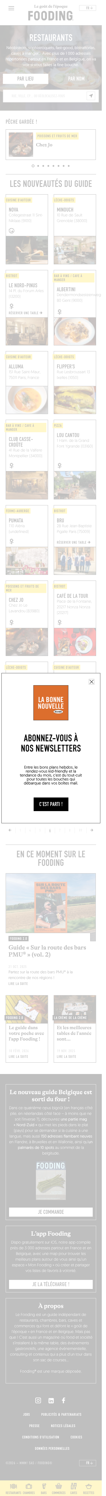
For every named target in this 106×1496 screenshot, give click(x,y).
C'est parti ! (51, 804)
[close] (91, 682)
